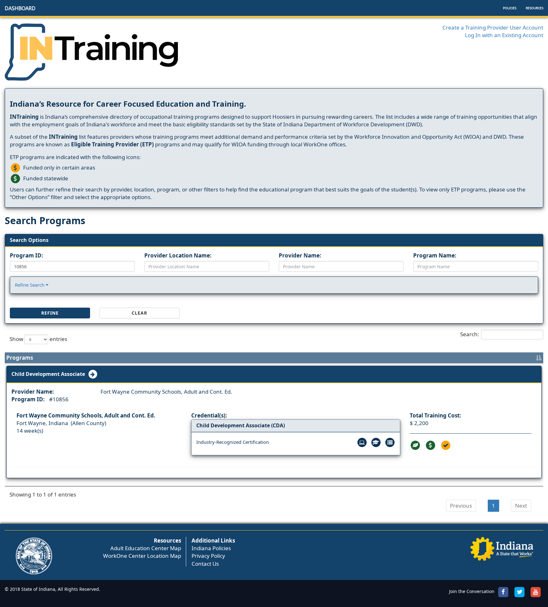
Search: (469, 333)
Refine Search (30, 285)
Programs (19, 357)
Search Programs (45, 220)
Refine (50, 313)
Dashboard (20, 8)
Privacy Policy (208, 555)
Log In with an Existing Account (504, 35)
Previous (461, 505)
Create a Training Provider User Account (492, 27)
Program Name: (434, 255)
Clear (139, 313)
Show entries (38, 338)
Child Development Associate (49, 373)
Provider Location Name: (178, 255)
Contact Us (205, 563)
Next (521, 505)
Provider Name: (300, 255)
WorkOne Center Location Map (142, 555)
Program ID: (26, 255)
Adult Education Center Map (145, 548)
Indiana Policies (211, 548)
